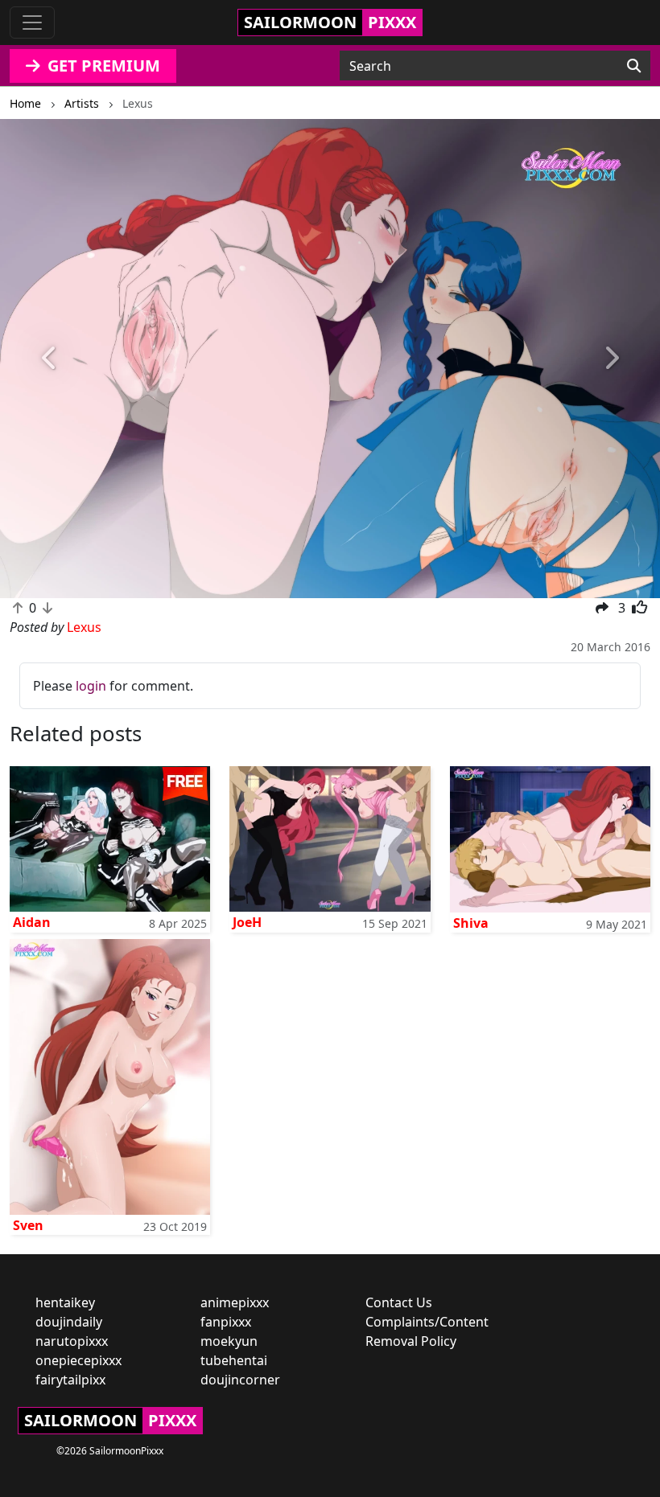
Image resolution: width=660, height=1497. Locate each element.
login (91, 686)
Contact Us (398, 1302)
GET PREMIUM (101, 65)
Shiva (471, 923)
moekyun (229, 1341)
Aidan (32, 922)
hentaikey (65, 1302)
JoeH (247, 922)
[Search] (633, 66)
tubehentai (233, 1360)
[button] (49, 358)
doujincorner (240, 1379)
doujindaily (68, 1322)
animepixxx (234, 1302)
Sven (28, 1225)
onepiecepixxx (78, 1360)
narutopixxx (71, 1341)
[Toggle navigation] (32, 22)
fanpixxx (225, 1322)
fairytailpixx (70, 1379)
